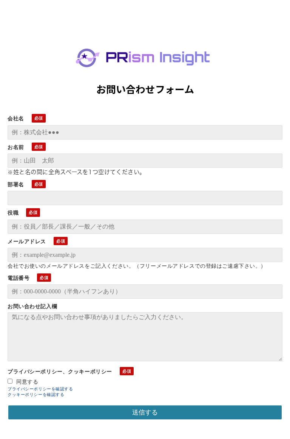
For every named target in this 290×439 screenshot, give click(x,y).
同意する (27, 382)
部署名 (16, 184)
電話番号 (18, 278)
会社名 (16, 118)
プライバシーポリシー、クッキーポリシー (60, 371)
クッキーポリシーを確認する (36, 395)
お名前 (16, 147)
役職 (13, 213)
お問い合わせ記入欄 (32, 306)
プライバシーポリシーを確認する (40, 389)
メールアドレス (27, 241)
